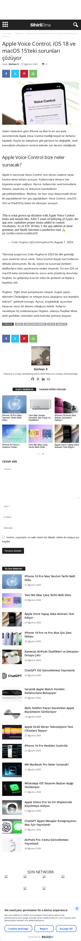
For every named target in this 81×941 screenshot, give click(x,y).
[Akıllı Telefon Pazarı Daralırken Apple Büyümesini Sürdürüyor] (12, 713)
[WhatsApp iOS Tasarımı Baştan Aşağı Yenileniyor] (12, 788)
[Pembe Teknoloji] (32, 895)
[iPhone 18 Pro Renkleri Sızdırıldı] (12, 751)
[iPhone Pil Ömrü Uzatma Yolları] (14, 434)
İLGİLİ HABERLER (24, 389)
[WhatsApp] (33, 74)
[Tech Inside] (70, 884)
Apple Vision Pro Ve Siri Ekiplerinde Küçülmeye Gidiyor (48, 804)
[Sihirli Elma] (32, 884)
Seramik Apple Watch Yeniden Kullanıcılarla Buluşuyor (45, 691)
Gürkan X (14, 64)
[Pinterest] (24, 74)
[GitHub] (33, 379)
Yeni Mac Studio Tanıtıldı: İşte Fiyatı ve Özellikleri (40, 417)
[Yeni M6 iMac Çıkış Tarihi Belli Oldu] (41, 434)
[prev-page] (38, 454)
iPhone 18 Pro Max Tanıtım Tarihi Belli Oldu (12, 417)
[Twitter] (15, 74)
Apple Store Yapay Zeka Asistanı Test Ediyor (67, 445)
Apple (68, 277)
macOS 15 (61, 324)
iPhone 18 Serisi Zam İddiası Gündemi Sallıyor (65, 417)
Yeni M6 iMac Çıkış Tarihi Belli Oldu (38, 445)
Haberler (19, 33)
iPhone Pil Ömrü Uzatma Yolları (10, 445)
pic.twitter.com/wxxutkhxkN (20, 233)
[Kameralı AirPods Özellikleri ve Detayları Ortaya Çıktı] (12, 657)
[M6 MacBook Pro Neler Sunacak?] (12, 770)
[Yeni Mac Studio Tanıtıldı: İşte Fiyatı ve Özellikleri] (41, 404)
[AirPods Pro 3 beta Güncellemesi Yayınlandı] (12, 845)
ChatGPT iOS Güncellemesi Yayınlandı (50, 670)
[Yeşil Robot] (51, 884)
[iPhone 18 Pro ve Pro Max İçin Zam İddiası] (12, 638)
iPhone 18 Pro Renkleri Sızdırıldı (46, 745)
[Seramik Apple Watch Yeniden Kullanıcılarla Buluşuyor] (12, 694)
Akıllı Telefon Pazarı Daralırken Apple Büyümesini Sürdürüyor (49, 710)
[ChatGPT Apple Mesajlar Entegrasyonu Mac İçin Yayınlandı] (12, 826)
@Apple (67, 219)
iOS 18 (51, 324)
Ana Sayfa (6, 33)
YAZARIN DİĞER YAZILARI (52, 389)
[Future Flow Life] (51, 895)
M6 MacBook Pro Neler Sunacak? (47, 764)
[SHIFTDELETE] (13, 884)
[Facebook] (6, 74)
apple (19, 324)
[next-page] (43, 454)
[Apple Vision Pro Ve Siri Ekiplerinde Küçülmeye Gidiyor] (12, 807)
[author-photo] (40, 355)
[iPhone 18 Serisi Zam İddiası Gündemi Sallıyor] (67, 404)
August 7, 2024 (63, 242)
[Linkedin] (43, 379)
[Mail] (48, 379)
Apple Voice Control (35, 324)
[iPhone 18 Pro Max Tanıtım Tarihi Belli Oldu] (14, 404)
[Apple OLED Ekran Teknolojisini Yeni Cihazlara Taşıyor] (12, 732)
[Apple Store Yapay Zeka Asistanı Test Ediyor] (67, 434)
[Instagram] (38, 379)
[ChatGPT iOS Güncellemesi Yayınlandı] (12, 675)
